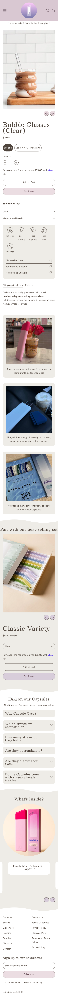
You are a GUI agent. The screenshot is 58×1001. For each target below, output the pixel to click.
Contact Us (37, 917)
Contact (7, 948)
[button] (48, 11)
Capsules (7, 917)
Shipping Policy (40, 933)
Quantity (7, 156)
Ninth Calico (16, 982)
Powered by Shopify (33, 982)
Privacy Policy (39, 927)
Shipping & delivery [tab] (13, 285)
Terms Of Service (40, 922)
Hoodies (7, 933)
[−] (5, 162)
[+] (16, 162)
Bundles (7, 938)
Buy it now (29, 191)
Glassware (8, 927)
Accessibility (38, 947)
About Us (7, 943)
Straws (6, 922)
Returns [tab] (29, 285)
